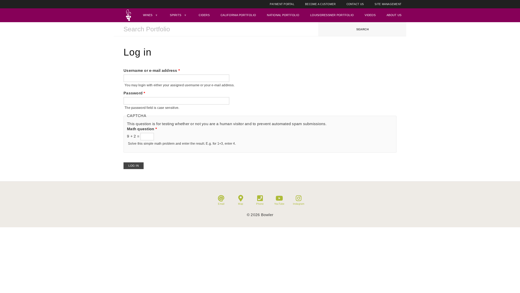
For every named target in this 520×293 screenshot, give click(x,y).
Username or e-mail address (152, 70)
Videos (370, 15)
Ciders (204, 15)
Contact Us (355, 4)
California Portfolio (238, 15)
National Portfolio (283, 15)
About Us (394, 15)
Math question (142, 129)
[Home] (128, 15)
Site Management (388, 4)
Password (134, 93)
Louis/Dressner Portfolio (332, 15)
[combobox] (216, 29)
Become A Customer (320, 4)
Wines (147, 15)
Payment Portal (282, 4)
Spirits (175, 15)
